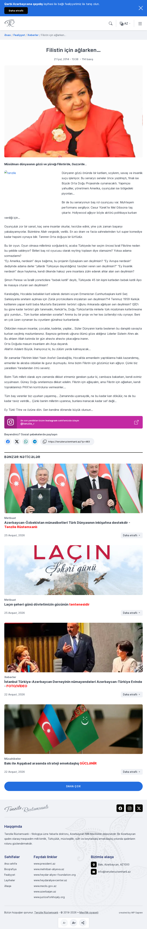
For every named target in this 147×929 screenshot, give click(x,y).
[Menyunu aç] (140, 23)
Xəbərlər (10, 677)
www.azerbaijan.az (45, 891)
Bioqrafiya (10, 869)
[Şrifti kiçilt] (64, 922)
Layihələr (9, 880)
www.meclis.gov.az (45, 886)
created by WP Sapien (131, 912)
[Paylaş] (83, 922)
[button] (7, 441)
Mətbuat (10, 518)
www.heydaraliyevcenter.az (50, 880)
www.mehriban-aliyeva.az (49, 869)
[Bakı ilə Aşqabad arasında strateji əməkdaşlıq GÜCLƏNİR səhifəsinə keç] (73, 729)
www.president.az (44, 863)
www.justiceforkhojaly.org (49, 897)
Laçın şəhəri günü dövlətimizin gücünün (47, 604)
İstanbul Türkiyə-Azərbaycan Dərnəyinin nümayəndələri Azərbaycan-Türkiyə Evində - (73, 683)
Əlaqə (7, 886)
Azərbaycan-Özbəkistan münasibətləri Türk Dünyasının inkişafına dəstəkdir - (67, 524)
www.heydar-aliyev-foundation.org (55, 874)
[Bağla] (140, 8)
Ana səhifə (10, 863)
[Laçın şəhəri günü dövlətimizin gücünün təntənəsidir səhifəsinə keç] (73, 570)
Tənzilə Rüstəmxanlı (46, 912)
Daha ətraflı (130, 535)
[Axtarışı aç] (110, 23)
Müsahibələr (12, 758)
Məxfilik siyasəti (88, 912)
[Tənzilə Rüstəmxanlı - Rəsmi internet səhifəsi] (26, 808)
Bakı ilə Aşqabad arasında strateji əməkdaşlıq (50, 763)
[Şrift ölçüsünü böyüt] (73, 922)
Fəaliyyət (9, 874)
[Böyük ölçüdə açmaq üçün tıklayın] (73, 111)
